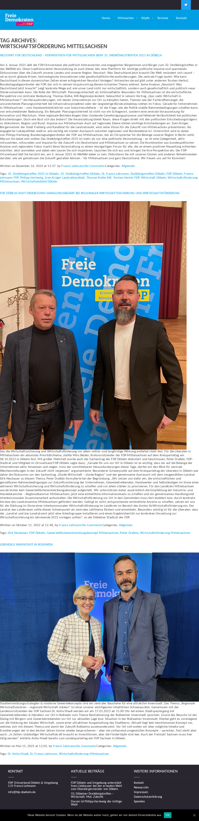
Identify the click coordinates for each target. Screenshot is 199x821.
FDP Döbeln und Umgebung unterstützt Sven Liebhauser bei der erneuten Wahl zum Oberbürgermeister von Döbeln (96, 786)
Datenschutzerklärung (148, 796)
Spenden (139, 801)
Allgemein (128, 166)
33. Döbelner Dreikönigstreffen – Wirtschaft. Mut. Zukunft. (92, 795)
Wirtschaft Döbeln (153, 177)
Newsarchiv (141, 787)
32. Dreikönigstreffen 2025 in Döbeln (33, 173)
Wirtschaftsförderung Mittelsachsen (165, 533)
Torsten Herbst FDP (126, 177)
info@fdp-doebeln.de (22, 792)
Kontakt (181, 18)
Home (106, 18)
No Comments (95, 166)
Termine (162, 18)
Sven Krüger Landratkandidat (65, 177)
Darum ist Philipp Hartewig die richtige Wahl (96, 803)
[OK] (194, 815)
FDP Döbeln (174, 173)
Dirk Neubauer (18, 533)
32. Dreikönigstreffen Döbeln (80, 173)
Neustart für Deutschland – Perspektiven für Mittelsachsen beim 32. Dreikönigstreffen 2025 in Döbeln (81, 55)
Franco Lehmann (72, 166)
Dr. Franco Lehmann (115, 173)
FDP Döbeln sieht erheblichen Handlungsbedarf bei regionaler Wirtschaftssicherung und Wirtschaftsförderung (90, 193)
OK (167, 815)
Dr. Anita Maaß (18, 754)
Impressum (141, 792)
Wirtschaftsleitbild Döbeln (39, 181)
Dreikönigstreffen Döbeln (148, 173)
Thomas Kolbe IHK (99, 177)
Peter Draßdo (129, 533)
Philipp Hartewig (31, 177)
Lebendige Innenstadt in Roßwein (26, 544)
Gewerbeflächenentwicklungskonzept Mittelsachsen (83, 533)
